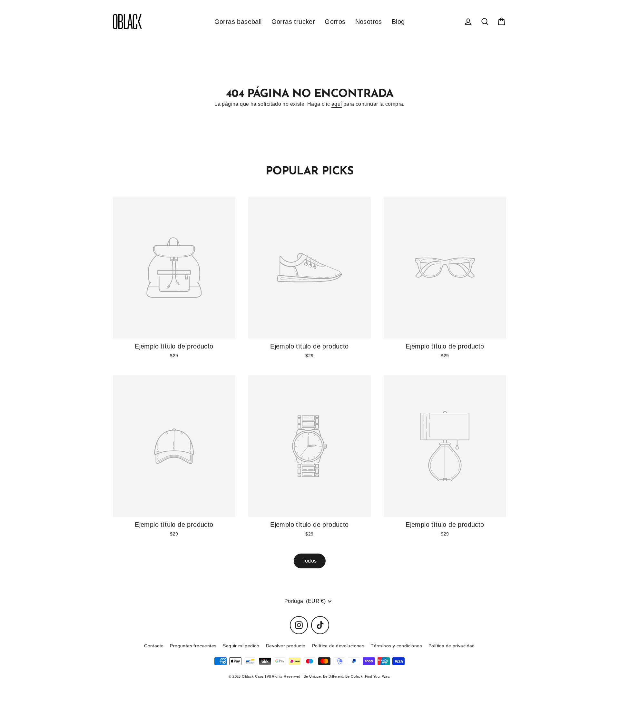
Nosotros (368, 21)
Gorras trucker (293, 21)
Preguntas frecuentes (193, 645)
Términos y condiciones (396, 645)
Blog (398, 21)
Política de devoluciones (338, 645)
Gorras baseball (238, 21)
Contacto (153, 645)
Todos (309, 561)
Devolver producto (286, 645)
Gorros (335, 21)
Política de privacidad (451, 645)
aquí (336, 104)
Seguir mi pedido (241, 645)
